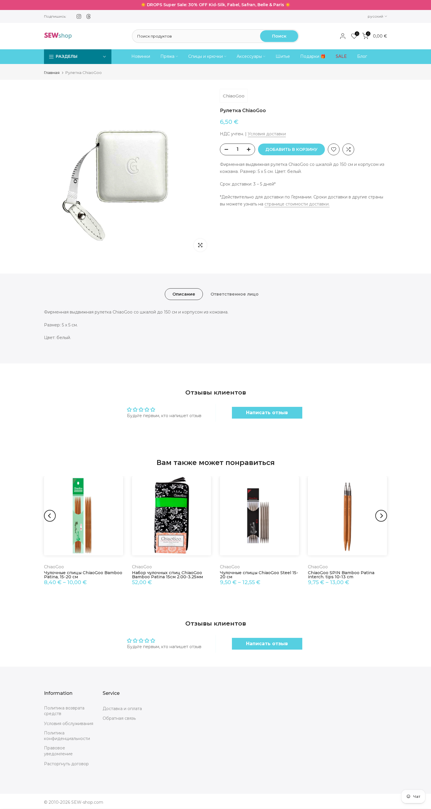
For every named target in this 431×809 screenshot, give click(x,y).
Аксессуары (249, 56)
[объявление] (215, 5)
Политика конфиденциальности (67, 735)
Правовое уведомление (58, 750)
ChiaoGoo (234, 96)
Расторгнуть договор (66, 763)
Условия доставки (267, 133)
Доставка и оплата (122, 708)
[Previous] (50, 516)
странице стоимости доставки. (297, 204)
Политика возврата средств (64, 711)
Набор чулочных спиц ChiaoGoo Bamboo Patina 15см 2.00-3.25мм (167, 574)
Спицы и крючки (205, 56)
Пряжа (167, 56)
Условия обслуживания (68, 723)
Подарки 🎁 (312, 56)
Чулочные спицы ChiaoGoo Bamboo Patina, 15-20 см (83, 574)
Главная (52, 73)
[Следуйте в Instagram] (79, 16)
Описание (183, 293)
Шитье (283, 56)
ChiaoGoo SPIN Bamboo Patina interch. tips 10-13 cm (341, 574)
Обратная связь (119, 718)
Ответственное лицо (235, 293)
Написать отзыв (267, 412)
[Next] (381, 516)
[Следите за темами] (88, 16)
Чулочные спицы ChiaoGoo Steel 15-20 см (259, 574)
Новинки (140, 56)
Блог (362, 56)
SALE (341, 56)
